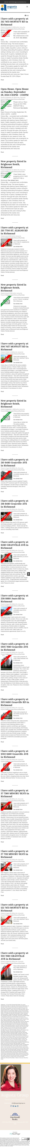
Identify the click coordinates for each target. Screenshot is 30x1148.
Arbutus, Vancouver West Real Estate (17, 1009)
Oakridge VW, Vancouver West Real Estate (12, 1039)
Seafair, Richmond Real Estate (16, 1044)
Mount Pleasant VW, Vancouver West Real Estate (14, 1038)
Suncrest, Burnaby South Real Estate (13, 1050)
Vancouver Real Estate (23, 1053)
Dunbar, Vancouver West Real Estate (20, 1018)
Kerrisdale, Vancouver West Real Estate (9, 1030)
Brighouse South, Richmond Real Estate (15, 29)
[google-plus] (13, 1106)
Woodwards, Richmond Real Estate (8, 1057)
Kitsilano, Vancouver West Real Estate (13, 1031)
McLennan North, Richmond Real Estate (14, 1034)
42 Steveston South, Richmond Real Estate (15, 1006)
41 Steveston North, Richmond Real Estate (18, 1005)
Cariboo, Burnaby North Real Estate (15, 1014)
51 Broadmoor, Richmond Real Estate (13, 1008)
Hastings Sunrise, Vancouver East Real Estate (13, 1027)
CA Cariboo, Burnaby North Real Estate (12, 1013)
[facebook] (11, 1106)
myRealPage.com (15, 1134)
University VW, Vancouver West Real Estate (9, 1053)
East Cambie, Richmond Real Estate (8, 1019)
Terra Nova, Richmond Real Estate (19, 1051)
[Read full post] (6, 33)
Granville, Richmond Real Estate (21, 1025)
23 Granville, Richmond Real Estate (13, 1004)
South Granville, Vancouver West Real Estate (13, 1047)
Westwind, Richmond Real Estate (13, 1055)
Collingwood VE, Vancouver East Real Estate (10, 1016)
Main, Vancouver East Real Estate (10, 1033)
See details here (13, 180)
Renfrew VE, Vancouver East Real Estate (9, 1042)
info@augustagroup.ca (18, 1103)
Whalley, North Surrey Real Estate (17, 1056)
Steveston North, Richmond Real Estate (9, 1049)
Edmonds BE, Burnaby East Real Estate (12, 1020)
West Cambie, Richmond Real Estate (8, 1054)
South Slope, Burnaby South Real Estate (20, 1048)
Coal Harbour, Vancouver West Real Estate (20, 1015)
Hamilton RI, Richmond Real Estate (8, 1026)
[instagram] (18, 1106)
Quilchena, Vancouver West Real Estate (18, 1040)
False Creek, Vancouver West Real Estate (12, 1022)
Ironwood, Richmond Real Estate (18, 1028)
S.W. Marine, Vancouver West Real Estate (12, 1043)
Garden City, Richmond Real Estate (8, 1025)
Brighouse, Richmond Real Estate (11, 1012)
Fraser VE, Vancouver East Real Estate (20, 1024)
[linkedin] (16, 1106)
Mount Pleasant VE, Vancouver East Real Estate (15, 1037)
